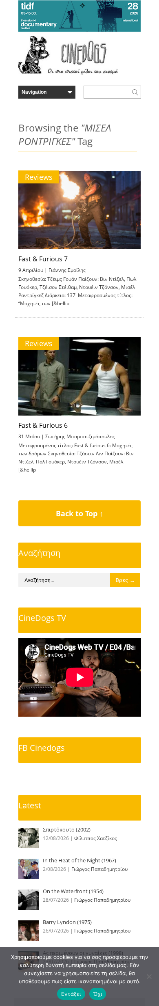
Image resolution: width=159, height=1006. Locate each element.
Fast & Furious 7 (43, 258)
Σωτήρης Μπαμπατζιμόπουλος (80, 436)
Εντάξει (71, 994)
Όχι (97, 994)
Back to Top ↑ (79, 513)
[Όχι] (149, 976)
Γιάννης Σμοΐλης (67, 270)
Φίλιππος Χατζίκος (95, 838)
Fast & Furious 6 (43, 425)
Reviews (39, 177)
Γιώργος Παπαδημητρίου (99, 869)
